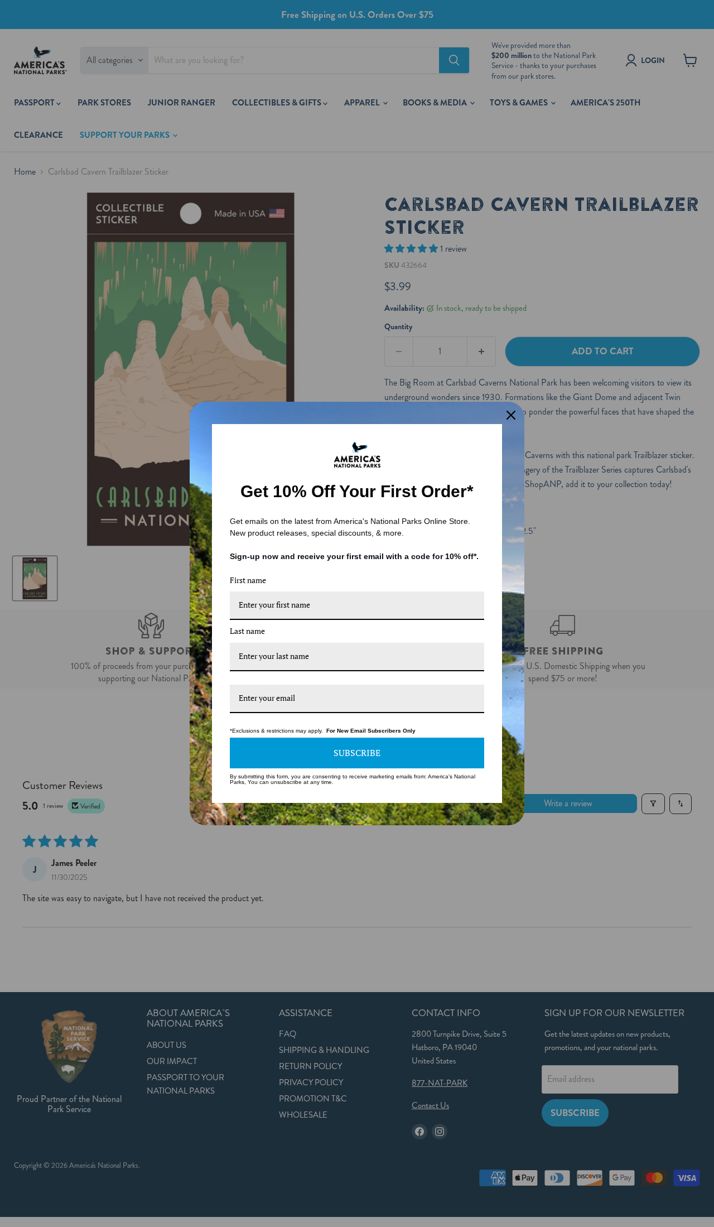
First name (248, 580)
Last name (247, 630)
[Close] (511, 415)
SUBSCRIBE (357, 753)
